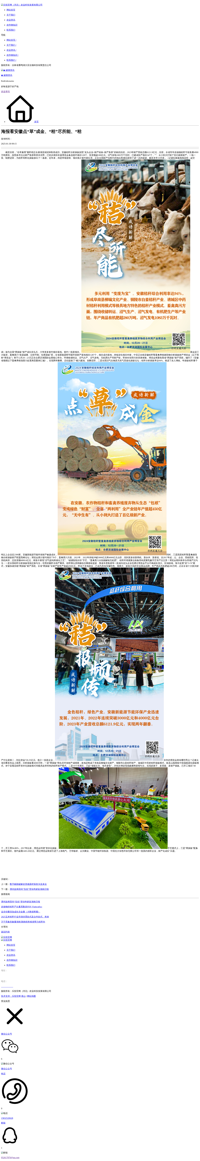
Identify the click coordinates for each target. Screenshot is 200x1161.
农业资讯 (5, 91)
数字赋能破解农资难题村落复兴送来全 (28, 884)
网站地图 (31, 996)
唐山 (23, 996)
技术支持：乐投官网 (11, 996)
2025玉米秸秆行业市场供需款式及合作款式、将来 (25, 917)
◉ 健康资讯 (6, 75)
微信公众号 (6, 1069)
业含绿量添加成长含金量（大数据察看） (20, 912)
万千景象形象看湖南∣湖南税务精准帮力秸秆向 (23, 922)
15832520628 (7, 1118)
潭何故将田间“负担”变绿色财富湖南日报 (29, 889)
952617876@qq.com (10, 1157)
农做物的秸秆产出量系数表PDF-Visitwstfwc (21, 907)
